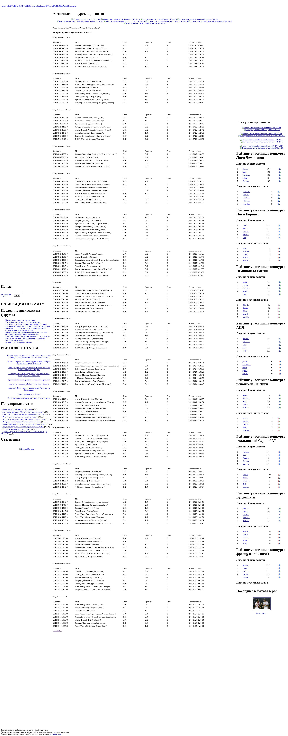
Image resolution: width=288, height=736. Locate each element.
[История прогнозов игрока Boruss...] (279, 578)
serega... (246, 487)
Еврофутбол (35, 6)
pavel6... (246, 314)
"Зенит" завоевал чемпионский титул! (17, 429)
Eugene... (246, 518)
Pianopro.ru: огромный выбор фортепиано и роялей (25, 338)
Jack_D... (246, 261)
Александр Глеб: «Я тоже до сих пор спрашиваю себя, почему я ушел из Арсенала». (29, 375)
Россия (42, 6)
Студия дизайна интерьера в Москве (19, 330)
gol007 (245, 254)
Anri (244, 544)
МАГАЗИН (63, 6)
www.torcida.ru (55, 734)
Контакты (72, 6)
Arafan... (246, 181)
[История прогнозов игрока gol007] (279, 255)
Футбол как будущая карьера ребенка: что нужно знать (29, 398)
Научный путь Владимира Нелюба (18, 342)
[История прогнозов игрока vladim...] (279, 201)
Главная (4, 6)
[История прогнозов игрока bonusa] (279, 478)
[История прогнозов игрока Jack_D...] (279, 261)
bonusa (245, 478)
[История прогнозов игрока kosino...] (279, 308)
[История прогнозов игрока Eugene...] (280, 518)
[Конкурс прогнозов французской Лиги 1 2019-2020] (144, 23)
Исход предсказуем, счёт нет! (29, 394)
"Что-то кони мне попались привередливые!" (19, 417)
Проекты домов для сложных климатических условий (26, 332)
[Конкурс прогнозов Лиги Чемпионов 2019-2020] (120, 19)
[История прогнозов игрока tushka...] (280, 408)
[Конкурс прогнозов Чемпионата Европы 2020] (86, 19)
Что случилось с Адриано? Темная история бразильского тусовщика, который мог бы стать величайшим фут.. (29, 356)
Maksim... (246, 430)
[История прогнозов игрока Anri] (279, 544)
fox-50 (245, 418)
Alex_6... (246, 257)
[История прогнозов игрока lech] (279, 428)
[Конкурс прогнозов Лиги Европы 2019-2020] (159, 19)
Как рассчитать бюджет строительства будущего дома (26, 324)
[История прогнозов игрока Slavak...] (280, 169)
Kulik (245, 540)
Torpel (245, 475)
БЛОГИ (20, 6)
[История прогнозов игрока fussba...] (279, 421)
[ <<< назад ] (57, 631)
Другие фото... (261, 613)
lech (244, 427)
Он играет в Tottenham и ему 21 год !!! (17, 409)
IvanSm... (246, 175)
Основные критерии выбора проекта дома (21, 334)
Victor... (246, 195)
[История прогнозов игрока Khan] (280, 178)
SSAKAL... (246, 365)
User (244, 172)
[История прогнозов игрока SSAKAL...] (280, 365)
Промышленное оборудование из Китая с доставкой (25, 328)
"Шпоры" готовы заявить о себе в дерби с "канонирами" (24, 419)
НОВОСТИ (11, 6)
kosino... (246, 308)
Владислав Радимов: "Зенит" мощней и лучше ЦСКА (23, 427)
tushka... (246, 407)
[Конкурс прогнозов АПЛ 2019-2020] (80, 21)
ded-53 (245, 534)
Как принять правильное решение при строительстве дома (28, 326)
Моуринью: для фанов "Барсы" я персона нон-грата (22, 412)
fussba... (246, 421)
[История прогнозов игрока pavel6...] (279, 314)
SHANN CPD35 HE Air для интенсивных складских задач (27, 336)
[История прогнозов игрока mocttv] (280, 368)
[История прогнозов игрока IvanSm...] (280, 175)
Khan (245, 178)
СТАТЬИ (55, 6)
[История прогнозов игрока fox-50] (279, 418)
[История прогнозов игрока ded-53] (279, 535)
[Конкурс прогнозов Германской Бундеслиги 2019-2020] (210, 21)
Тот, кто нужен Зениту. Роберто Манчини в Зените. (29, 384)
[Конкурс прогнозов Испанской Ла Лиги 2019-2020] (124, 21)
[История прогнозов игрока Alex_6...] (279, 258)
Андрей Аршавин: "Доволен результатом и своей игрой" (24, 424)
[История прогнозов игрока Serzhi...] (280, 291)
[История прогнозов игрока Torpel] (279, 475)
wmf (244, 345)
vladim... (246, 201)
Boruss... (246, 577)
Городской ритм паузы (14, 340)
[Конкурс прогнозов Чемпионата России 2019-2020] (197, 19)
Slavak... (246, 169)
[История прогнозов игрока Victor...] (279, 195)
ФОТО (48, 6)
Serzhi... (246, 291)
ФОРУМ (26, 6)
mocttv (244, 368)
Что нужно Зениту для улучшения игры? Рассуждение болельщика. (29, 389)
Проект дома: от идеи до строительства (20, 320)
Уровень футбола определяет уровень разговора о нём (29, 380)
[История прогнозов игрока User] (280, 172)
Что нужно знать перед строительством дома (22, 322)
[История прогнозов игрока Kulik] (279, 541)
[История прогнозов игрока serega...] (279, 487)
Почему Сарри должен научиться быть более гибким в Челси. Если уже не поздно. (29, 369)
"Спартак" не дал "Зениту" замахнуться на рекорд (21, 422)
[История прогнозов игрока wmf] (280, 345)
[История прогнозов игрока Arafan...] (280, 181)
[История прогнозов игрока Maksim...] (279, 431)
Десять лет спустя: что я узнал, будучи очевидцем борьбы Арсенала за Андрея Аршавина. (29, 363)
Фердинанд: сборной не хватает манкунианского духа (23, 414)
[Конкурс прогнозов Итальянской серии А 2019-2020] (166, 21)
